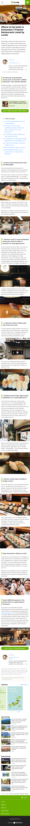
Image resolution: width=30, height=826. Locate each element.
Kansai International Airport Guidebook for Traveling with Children (18, 748)
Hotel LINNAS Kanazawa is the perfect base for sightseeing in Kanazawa (14, 152)
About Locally (5, 814)
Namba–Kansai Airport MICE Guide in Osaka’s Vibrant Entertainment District (18, 767)
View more (24, 684)
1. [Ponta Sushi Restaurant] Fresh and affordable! (15, 122)
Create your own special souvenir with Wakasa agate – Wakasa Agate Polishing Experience (20, 780)
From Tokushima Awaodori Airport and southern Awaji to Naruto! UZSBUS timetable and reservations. (19, 775)
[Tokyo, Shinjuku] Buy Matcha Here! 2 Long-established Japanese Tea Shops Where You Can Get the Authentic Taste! (19, 742)
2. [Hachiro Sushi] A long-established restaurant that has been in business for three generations (14, 129)
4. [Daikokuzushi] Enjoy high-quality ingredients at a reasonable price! (16, 139)
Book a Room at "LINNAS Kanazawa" (15, 648)
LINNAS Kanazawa (6, 613)
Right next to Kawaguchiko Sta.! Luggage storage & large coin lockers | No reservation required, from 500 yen (19, 728)
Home (3, 801)
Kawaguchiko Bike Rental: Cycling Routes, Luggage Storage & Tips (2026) (20, 734)
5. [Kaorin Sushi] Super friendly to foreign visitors (15, 144)
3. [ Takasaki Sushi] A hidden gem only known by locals (15, 135)
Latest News (4, 811)
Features (3, 808)
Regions (3, 805)
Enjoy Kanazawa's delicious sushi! (15, 147)
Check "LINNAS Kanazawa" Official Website (15, 110)
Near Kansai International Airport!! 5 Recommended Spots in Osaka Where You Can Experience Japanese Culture (19, 788)
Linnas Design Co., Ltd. (14, 63)
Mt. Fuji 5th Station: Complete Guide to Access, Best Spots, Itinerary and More (19, 720)
